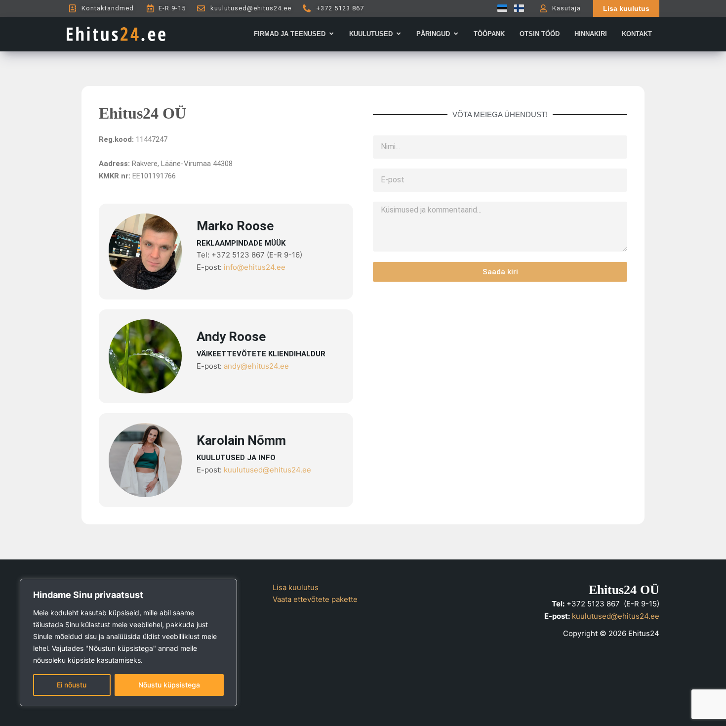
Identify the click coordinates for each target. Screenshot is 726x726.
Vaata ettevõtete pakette (315, 599)
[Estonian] (499, 8)
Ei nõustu (71, 685)
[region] (128, 642)
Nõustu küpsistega (169, 685)
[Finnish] (516, 8)
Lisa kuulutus (296, 587)
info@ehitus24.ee (254, 267)
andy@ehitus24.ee (256, 366)
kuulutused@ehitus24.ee (267, 469)
